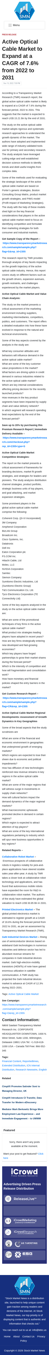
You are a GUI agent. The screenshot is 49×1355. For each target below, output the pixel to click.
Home (7, 1336)
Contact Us (28, 1336)
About (16, 1336)
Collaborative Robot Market (18, 856)
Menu (16, 25)
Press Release (9, 34)
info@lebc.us (39, 1330)
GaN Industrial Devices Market (19, 937)
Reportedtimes (30, 1061)
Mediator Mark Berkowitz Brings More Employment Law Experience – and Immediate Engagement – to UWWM (22, 1114)
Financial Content (11, 1061)
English (43, 1069)
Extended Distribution (13, 1065)
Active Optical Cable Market (23, 994)
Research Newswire (26, 1069)
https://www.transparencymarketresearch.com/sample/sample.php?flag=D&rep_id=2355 (24, 1008)
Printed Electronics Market (17, 909)
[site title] (24, 1285)
